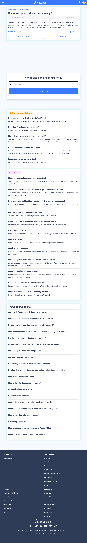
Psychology (48, 477)
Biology (46, 466)
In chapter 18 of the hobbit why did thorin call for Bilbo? (30, 319)
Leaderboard (7, 458)
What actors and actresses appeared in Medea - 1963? (29, 428)
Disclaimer (47, 509)
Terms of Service (50, 501)
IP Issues (47, 516)
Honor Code (7, 497)
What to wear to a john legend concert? (23, 415)
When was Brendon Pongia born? (21, 357)
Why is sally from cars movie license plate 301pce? (28, 312)
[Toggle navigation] (3, 2)
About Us (47, 493)
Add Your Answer (61, 37)
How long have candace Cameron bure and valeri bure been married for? (37, 370)
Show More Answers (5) (25, 37)
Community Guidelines (11, 493)
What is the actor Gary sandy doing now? (24, 383)
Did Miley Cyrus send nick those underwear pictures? (29, 364)
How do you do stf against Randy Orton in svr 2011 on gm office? (33, 344)
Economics (48, 485)
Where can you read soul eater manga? (30, 13)
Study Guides (7, 505)
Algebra (47, 458)
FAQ (4, 512)
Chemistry (47, 462)
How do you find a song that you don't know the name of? (31, 325)
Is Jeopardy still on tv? (17, 421)
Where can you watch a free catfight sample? (25, 351)
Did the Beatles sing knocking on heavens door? (27, 338)
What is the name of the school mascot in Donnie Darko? (30, 402)
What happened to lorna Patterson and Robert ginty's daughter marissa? (37, 331)
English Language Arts (52, 474)
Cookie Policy (48, 512)
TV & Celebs (25, 9)
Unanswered (7, 466)
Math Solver (7, 509)
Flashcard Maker (9, 501)
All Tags (6, 462)
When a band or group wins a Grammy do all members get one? (33, 409)
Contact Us (48, 497)
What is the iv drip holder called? (21, 376)
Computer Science (50, 481)
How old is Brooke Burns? (18, 396)
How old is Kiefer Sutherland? (20, 389)
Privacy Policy (49, 505)
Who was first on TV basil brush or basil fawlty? (27, 434)
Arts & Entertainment (14, 9)
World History (49, 470)
